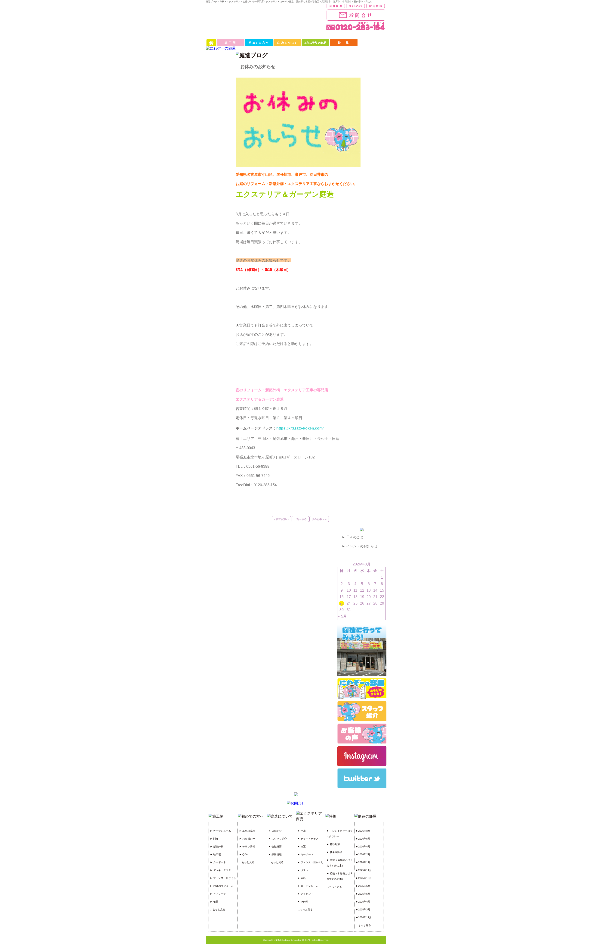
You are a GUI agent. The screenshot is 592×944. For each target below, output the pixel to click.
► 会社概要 (275, 846)
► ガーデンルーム (220, 830)
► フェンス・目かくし (223, 878)
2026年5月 (364, 838)
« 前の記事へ (281, 519)
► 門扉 (214, 838)
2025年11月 (365, 870)
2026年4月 (364, 846)
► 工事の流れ (247, 830)
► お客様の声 (247, 838)
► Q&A (243, 854)
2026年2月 (364, 854)
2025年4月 (364, 901)
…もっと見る (217, 909)
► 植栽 (214, 901)
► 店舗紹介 (275, 830)
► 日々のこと (353, 537)
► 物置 (301, 846)
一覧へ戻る (300, 519)
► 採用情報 (275, 854)
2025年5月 (364, 893)
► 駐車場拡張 (334, 852)
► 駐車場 (215, 854)
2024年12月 (365, 917)
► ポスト (302, 870)
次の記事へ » (319, 519)
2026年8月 (364, 830)
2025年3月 (364, 909)
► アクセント (305, 893)
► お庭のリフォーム (222, 885)
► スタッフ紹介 (277, 838)
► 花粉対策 (333, 844)
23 (341, 603)
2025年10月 (365, 878)
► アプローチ (218, 893)
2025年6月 (364, 885)
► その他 (302, 901)
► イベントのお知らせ (359, 546)
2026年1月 (364, 862)
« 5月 (342, 616)
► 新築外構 (216, 846)
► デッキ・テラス (220, 870)
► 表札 (301, 878)
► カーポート (218, 862)
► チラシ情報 (247, 846)
